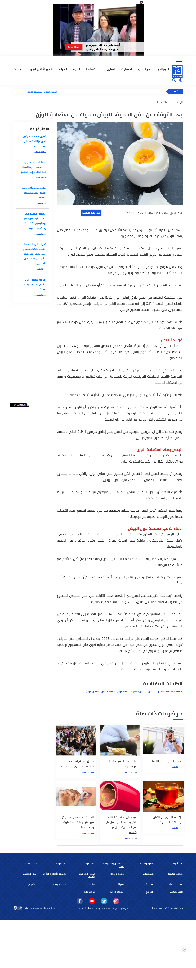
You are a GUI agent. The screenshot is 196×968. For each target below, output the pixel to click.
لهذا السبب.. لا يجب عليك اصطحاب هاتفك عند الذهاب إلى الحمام (33, 167)
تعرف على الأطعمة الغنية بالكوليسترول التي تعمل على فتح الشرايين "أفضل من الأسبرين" (34, 254)
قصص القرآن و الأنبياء (87, 875)
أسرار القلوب (30, 874)
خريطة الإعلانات (86, 908)
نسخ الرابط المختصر (91, 213)
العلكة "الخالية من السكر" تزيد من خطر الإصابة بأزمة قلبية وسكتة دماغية (35, 220)
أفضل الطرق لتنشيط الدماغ (24, 91)
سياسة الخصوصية (102, 908)
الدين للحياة (162, 69)
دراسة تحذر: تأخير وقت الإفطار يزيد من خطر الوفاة (34, 193)
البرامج (150, 892)
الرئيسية (178, 102)
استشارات (126, 69)
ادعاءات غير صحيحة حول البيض (165, 691)
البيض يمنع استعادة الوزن (131, 691)
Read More (74, 47)
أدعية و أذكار (117, 874)
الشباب (63, 69)
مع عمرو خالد (58, 884)
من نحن (124, 908)
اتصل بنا (115, 908)
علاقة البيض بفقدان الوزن (100, 691)
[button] (141, 2)
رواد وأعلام (89, 892)
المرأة (76, 69)
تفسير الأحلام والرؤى (41, 69)
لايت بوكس (60, 863)
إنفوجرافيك (147, 863)
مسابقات (19, 69)
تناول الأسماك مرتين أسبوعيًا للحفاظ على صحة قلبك (34, 141)
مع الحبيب (144, 69)
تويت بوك (90, 863)
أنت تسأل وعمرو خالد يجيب (112, 865)
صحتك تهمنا (93, 69)
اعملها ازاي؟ (117, 892)
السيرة (150, 884)
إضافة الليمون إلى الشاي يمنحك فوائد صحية (35, 284)
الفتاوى (111, 69)
